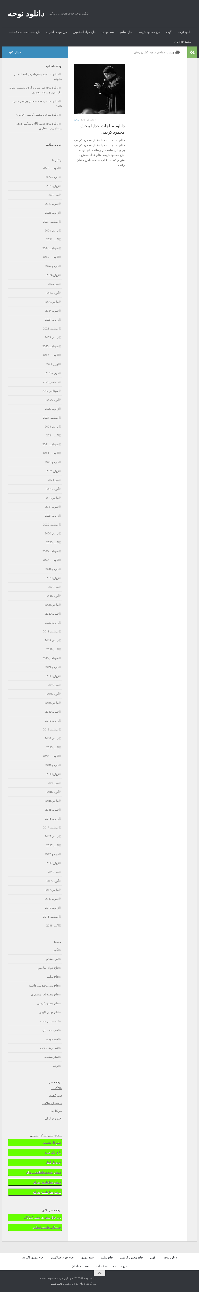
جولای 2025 (52, 177)
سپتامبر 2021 (50, 444)
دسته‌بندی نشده (49, 1021)
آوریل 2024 (52, 293)
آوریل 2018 (52, 792)
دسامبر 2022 (51, 382)
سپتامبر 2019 (50, 658)
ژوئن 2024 (52, 275)
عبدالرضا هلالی (49, 1048)
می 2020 (53, 587)
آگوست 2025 (51, 168)
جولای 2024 (52, 266)
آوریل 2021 (52, 489)
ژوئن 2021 (52, 471)
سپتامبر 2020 (50, 551)
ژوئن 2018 (52, 774)
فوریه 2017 (52, 899)
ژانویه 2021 (52, 515)
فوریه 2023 (52, 373)
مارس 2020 (52, 604)
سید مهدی (107, 32)
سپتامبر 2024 (50, 248)
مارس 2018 (52, 801)
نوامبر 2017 (52, 836)
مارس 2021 (52, 498)
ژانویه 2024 (52, 319)
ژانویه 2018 (52, 818)
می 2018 (53, 783)
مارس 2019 (52, 702)
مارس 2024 (52, 302)
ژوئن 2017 (52, 863)
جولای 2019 (52, 667)
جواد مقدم (52, 959)
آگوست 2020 (51, 560)
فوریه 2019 (52, 711)
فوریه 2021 (52, 506)
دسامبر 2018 (51, 729)
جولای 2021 (52, 462)
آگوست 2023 (51, 355)
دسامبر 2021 (51, 417)
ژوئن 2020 (52, 578)
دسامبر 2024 (51, 221)
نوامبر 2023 (52, 337)
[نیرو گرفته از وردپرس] (81, 1284)
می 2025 (53, 195)
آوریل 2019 (52, 694)
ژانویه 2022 (52, 408)
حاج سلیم (126, 32)
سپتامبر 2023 (50, 346)
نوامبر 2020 (52, 533)
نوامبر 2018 (52, 738)
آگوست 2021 (51, 453)
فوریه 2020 (52, 613)
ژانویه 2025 (52, 212)
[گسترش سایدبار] (192, 52)
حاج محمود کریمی (149, 32)
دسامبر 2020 (51, 524)
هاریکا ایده (56, 1111)
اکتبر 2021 (52, 435)
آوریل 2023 (52, 364)
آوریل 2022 (52, 400)
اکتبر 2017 (52, 845)
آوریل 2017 (52, 881)
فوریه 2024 (52, 310)
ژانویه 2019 (52, 720)
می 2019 (53, 685)
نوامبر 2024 (52, 230)
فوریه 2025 (52, 204)
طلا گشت (56, 1088)
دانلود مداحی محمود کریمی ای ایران (37, 114)
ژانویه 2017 (52, 907)
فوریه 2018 (52, 809)
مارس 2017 (52, 890)
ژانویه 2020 (52, 622)
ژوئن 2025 (52, 186)
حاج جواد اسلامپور (84, 32)
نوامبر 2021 (52, 426)
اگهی (169, 32)
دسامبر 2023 (51, 328)
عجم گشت (55, 1096)
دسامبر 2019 (51, 631)
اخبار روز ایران (53, 1118)
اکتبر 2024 (52, 239)
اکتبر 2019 (52, 649)
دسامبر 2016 (51, 916)
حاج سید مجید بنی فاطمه (25, 32)
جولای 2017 (52, 854)
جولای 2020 (52, 569)
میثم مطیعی (51, 1057)
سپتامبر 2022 (50, 391)
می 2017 (53, 872)
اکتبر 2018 (52, 747)
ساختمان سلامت (52, 1103)
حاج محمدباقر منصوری (45, 994)
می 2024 (53, 284)
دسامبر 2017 (51, 827)
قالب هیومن (56, 1283)
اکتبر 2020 (52, 542)
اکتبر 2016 (52, 925)
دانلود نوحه (26, 13)
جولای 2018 (52, 765)
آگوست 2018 (51, 756)
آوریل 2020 (52, 596)
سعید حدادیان (182, 41)
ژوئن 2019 (52, 676)
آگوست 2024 (51, 257)
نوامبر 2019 (52, 640)
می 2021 (53, 480)
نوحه (76, 119)
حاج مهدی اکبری (56, 32)
